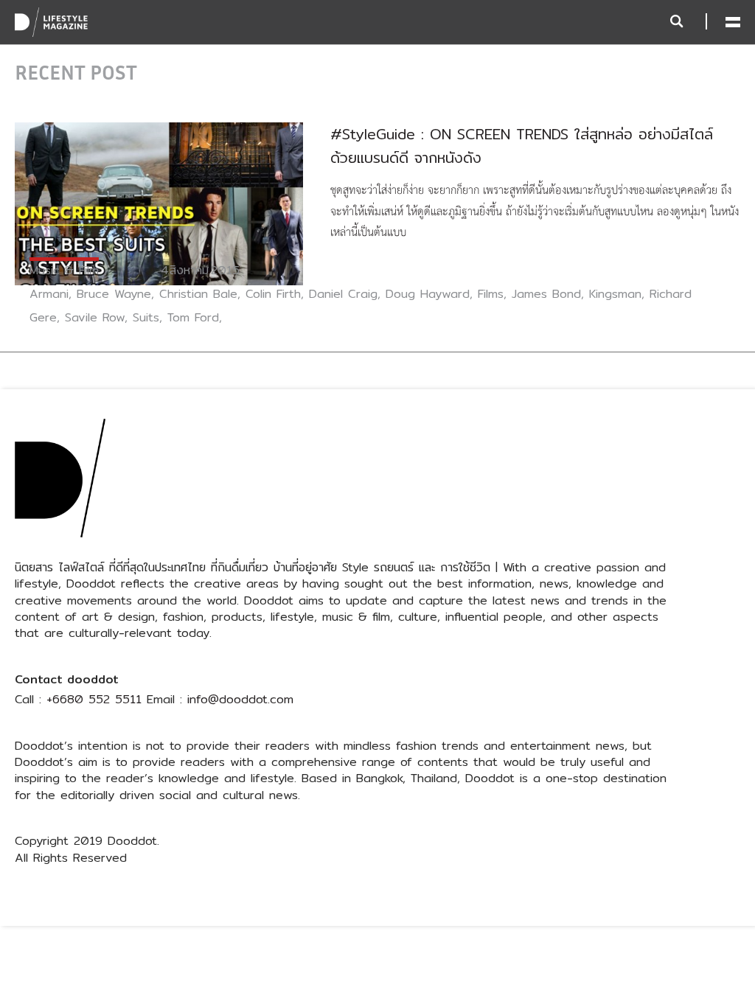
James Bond (546, 294)
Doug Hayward (428, 294)
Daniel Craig (343, 294)
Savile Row (95, 317)
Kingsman (615, 294)
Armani (49, 294)
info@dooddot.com (240, 699)
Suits (146, 317)
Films (491, 294)
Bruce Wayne (114, 294)
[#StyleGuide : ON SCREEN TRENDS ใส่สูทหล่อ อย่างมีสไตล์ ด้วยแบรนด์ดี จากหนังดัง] (159, 203)
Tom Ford (193, 317)
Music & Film (64, 270)
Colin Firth (273, 294)
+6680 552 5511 (94, 699)
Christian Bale (198, 294)
